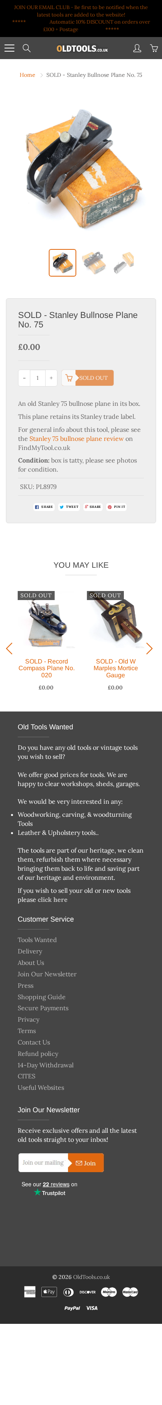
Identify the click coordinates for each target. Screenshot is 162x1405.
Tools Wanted (37, 940)
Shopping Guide (42, 997)
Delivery (30, 951)
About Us (31, 962)
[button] (11, 648)
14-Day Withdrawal (46, 1065)
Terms (27, 1031)
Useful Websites (41, 1087)
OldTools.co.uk (91, 1276)
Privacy (28, 1019)
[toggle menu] (9, 48)
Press (25, 985)
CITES (26, 1076)
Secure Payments (43, 1008)
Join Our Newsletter (47, 974)
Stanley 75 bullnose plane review (76, 438)
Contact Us (34, 1042)
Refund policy (38, 1053)
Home (27, 74)
